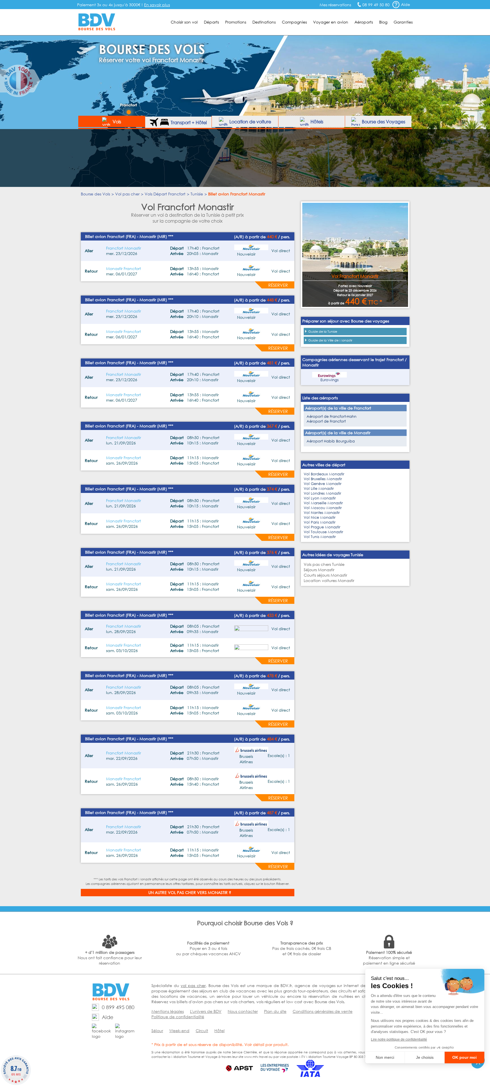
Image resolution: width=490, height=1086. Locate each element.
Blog (383, 22)
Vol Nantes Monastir (322, 512)
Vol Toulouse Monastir (323, 532)
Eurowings (329, 380)
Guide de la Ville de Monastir (330, 340)
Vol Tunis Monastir (320, 536)
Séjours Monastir (319, 569)
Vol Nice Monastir (319, 517)
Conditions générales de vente (322, 1011)
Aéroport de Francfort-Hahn (331, 416)
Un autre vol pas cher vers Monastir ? (189, 892)
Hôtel (219, 1030)
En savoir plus (157, 4)
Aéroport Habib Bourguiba (331, 441)
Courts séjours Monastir (325, 575)
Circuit (202, 1030)
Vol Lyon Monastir (320, 498)
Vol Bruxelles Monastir (323, 478)
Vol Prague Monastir (322, 527)
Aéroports (363, 22)
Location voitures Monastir (329, 580)
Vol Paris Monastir (319, 522)
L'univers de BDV (205, 1011)
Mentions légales (167, 1011)
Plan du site (275, 1011)
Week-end (179, 1030)
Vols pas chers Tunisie (324, 564)
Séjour (157, 1030)
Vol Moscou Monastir (323, 507)
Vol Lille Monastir (319, 488)
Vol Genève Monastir (322, 483)
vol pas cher (193, 985)
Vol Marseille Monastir (323, 503)
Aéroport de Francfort (326, 421)
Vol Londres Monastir (322, 493)
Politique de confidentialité (177, 1016)
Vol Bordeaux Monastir (324, 474)
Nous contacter (243, 1011)
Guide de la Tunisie (322, 331)
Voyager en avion (330, 22)
